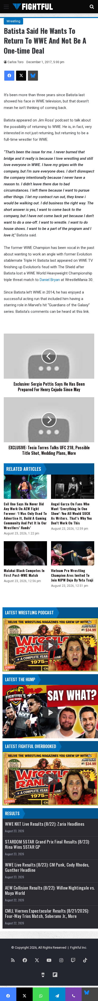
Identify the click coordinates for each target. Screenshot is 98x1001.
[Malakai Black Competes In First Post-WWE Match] (25, 553)
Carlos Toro (15, 62)
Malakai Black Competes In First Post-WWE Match (24, 573)
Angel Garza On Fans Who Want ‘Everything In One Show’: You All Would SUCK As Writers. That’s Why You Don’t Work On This (71, 513)
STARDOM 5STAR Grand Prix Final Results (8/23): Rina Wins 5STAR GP (47, 844)
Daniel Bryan (50, 279)
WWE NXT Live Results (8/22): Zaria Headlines (44, 823)
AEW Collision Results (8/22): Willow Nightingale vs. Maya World (49, 890)
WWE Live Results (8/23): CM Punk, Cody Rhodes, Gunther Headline (47, 867)
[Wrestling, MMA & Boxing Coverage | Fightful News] (33, 7)
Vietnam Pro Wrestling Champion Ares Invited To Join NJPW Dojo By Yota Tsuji (72, 575)
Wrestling (13, 21)
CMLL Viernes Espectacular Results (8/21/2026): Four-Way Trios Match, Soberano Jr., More (47, 913)
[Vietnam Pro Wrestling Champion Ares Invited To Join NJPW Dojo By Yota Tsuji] (72, 553)
